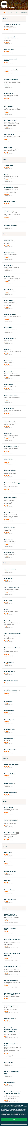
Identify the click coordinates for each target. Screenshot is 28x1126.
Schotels (3, 12)
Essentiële (14, 1123)
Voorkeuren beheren (13, 1113)
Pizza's (16, 12)
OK (14, 1119)
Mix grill (10, 12)
